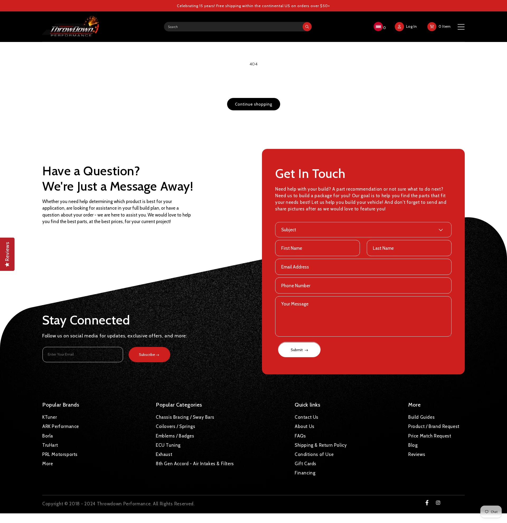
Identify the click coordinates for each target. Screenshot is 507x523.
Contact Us (306, 417)
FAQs (300, 435)
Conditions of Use (314, 454)
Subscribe (147, 354)
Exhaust (164, 454)
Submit (297, 350)
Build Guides (421, 417)
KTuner (49, 417)
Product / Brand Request (433, 426)
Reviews (416, 454)
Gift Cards (305, 463)
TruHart (50, 444)
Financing (305, 472)
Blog (412, 444)
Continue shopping (253, 104)
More (47, 463)
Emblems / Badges (175, 435)
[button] (379, 26)
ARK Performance (60, 426)
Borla (47, 435)
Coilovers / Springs (175, 426)
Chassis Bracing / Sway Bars (185, 417)
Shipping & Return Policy (321, 444)
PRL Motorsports (60, 454)
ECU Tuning (168, 444)
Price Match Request (429, 435)
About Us (304, 426)
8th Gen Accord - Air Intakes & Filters (195, 463)
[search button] (307, 26)
